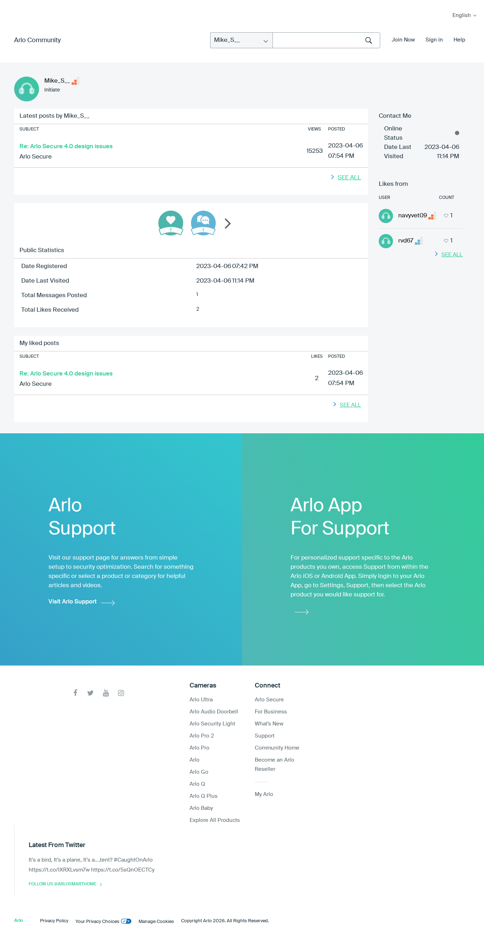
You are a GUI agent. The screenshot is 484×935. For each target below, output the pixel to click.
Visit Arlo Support (73, 602)
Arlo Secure (35, 157)
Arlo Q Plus (204, 796)
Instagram (121, 693)
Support (265, 736)
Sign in (434, 40)
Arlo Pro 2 (202, 736)
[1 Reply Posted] (203, 223)
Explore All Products (215, 820)
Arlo (194, 760)
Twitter (90, 693)
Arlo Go (199, 772)
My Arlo (10, 4)
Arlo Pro (199, 748)
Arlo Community (37, 40)
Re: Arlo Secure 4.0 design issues (66, 147)
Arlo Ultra (201, 699)
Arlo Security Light (212, 724)
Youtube (105, 693)
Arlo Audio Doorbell (214, 711)
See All (349, 178)
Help (459, 40)
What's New (269, 724)
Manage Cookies (156, 921)
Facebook (75, 693)
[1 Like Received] (171, 223)
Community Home (277, 748)
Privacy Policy (54, 921)
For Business (271, 711)
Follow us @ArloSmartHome (62, 884)
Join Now (403, 40)
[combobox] (326, 40)
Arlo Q (197, 784)
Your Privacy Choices (97, 921)
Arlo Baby (201, 808)
